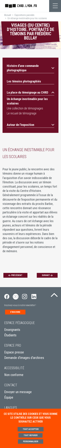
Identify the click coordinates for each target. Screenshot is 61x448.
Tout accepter (30, 429)
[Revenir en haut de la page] (54, 294)
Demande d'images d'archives (24, 358)
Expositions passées (24, 15)
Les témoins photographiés (24, 81)
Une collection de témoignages (25, 108)
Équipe (8, 397)
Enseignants (12, 330)
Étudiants (10, 335)
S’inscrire (15, 312)
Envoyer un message (18, 392)
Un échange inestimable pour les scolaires (27, 101)
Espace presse (14, 352)
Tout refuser (30, 435)
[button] (30, 68)
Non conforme (13, 375)
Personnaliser (30, 441)
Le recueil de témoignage (21, 113)
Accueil (7, 15)
